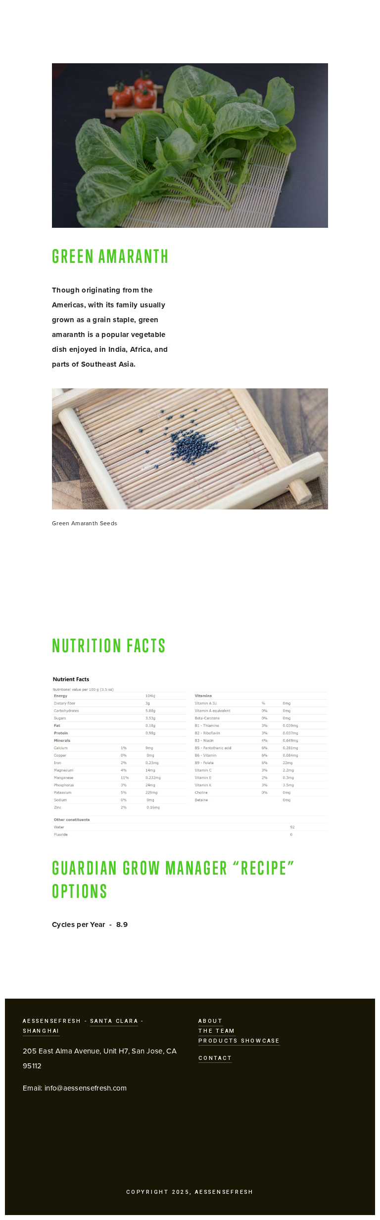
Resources (328, 28)
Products (204, 28)
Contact (215, 1058)
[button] (86, 579)
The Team (217, 1031)
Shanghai (41, 1031)
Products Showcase (239, 1041)
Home (38, 28)
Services (143, 28)
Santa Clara (114, 1021)
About (210, 1021)
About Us (266, 28)
